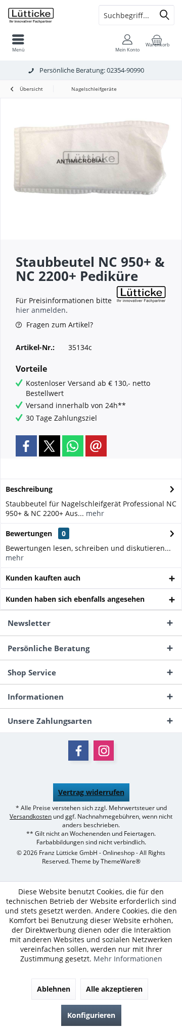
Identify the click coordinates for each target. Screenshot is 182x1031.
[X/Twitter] (49, 445)
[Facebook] (26, 445)
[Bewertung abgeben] (64, 289)
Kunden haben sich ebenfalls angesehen (75, 599)
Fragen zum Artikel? (58, 324)
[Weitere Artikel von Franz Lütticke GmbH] (141, 294)
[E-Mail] (96, 445)
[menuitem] (18, 43)
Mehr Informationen (128, 958)
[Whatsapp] (72, 445)
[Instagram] (104, 750)
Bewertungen (29, 533)
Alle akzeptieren (114, 989)
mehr (94, 513)
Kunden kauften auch (43, 578)
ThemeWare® (121, 861)
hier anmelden (41, 310)
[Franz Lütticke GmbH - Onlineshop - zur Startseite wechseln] (45, 15)
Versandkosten (31, 816)
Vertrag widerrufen (91, 792)
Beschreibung (29, 489)
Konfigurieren (91, 1015)
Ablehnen (53, 989)
